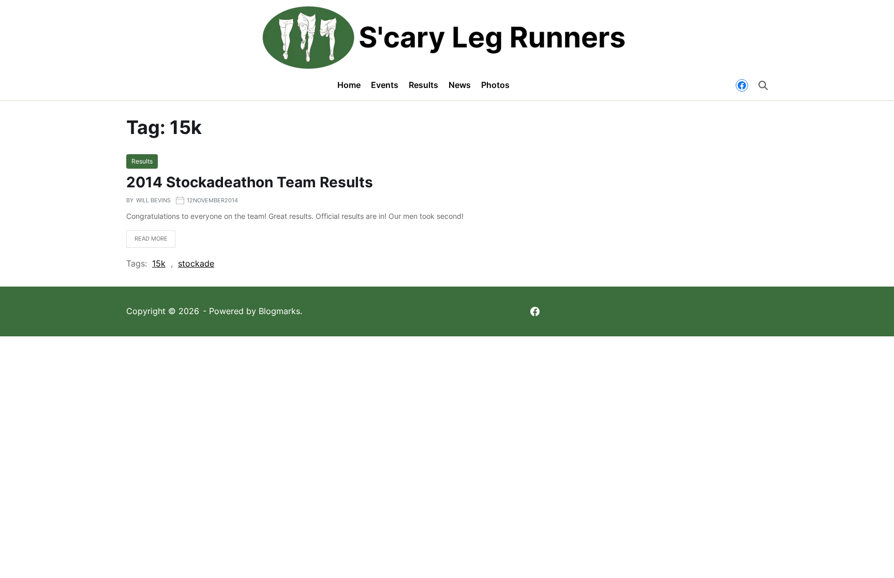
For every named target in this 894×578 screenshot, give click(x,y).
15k (159, 263)
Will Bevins (153, 200)
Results (423, 85)
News (460, 85)
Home (349, 85)
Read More (147, 241)
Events (384, 85)
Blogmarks (279, 311)
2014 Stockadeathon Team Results (249, 182)
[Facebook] (742, 85)
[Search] (763, 85)
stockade (196, 263)
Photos (495, 85)
